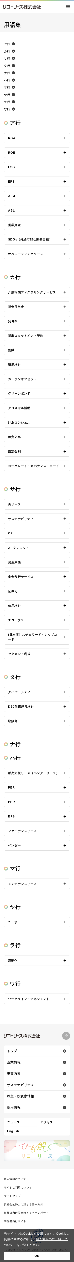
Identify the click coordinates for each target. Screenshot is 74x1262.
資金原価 (14, 562)
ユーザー (14, 922)
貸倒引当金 (16, 306)
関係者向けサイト (15, 1221)
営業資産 (14, 225)
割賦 (11, 350)
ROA (12, 138)
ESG (11, 167)
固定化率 (14, 437)
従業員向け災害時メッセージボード (26, 1212)
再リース (14, 504)
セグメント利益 (19, 653)
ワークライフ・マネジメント (29, 998)
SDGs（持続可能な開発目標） (30, 239)
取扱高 (13, 721)
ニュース (13, 1122)
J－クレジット (18, 547)
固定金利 (14, 451)
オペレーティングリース (25, 254)
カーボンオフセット (22, 379)
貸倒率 (13, 321)
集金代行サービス (21, 576)
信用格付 (14, 605)
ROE (11, 152)
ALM (11, 196)
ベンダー (14, 845)
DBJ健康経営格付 (21, 706)
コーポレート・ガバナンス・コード (33, 466)
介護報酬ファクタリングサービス (32, 292)
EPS (11, 181)
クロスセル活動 (19, 408)
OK (37, 1255)
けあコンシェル (19, 422)
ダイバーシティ (19, 692)
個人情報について (15, 1179)
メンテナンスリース (22, 883)
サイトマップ (12, 1195)
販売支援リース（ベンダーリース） (33, 773)
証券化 (13, 591)
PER (11, 787)
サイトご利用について (18, 1187)
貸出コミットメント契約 (25, 335)
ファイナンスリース (22, 831)
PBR (11, 802)
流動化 (13, 960)
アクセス (46, 1122)
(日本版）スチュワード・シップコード (32, 637)
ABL (11, 210)
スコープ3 (15, 620)
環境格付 (14, 364)
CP (10, 533)
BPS (11, 816)
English (13, 1131)
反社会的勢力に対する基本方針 (23, 1204)
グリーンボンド (19, 393)
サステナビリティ (21, 518)
